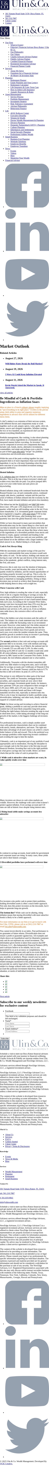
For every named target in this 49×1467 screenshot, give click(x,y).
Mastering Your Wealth (19, 158)
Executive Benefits (18, 115)
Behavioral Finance (18, 108)
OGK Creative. (6, 1464)
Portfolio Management (19, 99)
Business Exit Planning (20, 139)
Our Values (15, 54)
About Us (9, 1134)
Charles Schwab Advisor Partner (23, 57)
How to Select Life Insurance (22, 90)
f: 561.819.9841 (6, 1198)
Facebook (9, 1011)
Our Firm (9, 42)
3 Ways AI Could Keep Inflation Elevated (23, 374)
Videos (13, 153)
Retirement (9, 1176)
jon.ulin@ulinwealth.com (15, 926)
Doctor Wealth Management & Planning (27, 120)
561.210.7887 (11, 18)
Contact (8, 23)
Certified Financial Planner (21, 61)
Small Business (11, 137)
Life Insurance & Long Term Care (24, 87)
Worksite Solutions (18, 141)
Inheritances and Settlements (22, 130)
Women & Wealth (17, 118)
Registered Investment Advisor (23, 64)
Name (8, 1021)
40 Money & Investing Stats (22, 75)
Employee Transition (19, 146)
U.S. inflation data (7, 477)
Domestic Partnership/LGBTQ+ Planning (27, 125)
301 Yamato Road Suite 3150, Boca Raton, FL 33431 (22, 1189)
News (7, 148)
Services (8, 68)
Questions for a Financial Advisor (24, 73)
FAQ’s (8, 1139)
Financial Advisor (12, 160)
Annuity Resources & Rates (21, 92)
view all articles (6, 393)
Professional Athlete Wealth (21, 134)
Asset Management (13, 94)
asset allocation (18, 451)
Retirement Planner (18, 80)
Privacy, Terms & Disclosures (17, 1146)
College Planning (17, 127)
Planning (9, 78)
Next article (5, 996)
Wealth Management (13, 1172)
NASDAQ (23, 504)
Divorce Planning (17, 123)
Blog (12, 156)
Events (13, 151)
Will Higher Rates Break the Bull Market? (24, 364)
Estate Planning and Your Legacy (24, 83)
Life (7, 111)
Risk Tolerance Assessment (21, 104)
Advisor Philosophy (18, 106)
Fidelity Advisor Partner (20, 59)
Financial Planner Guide (20, 66)
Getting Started (11, 1142)
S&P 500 (35, 504)
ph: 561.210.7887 (7, 1193)
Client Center (10, 21)
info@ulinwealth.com (9, 1202)
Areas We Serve (17, 71)
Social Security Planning (20, 132)
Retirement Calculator (19, 85)
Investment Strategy (18, 101)
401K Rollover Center (19, 113)
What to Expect (16, 45)
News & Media (11, 1159)
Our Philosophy (17, 52)
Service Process (16, 97)
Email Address (11, 1029)
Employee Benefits (18, 144)
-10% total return (29, 514)
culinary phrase (27, 407)
